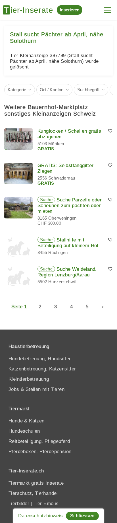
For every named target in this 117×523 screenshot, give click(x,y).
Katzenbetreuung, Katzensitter (42, 369)
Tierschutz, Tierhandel (33, 493)
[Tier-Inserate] (30, 10)
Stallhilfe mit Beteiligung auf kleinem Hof (68, 242)
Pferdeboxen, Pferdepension (40, 451)
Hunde (16, 421)
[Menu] (107, 7)
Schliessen (82, 515)
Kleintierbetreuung (29, 379)
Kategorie (17, 89)
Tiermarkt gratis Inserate (36, 483)
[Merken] (110, 131)
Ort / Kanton (52, 89)
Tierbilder (19, 503)
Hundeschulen (24, 431)
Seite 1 (19, 306)
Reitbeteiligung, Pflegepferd (39, 441)
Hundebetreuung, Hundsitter (40, 358)
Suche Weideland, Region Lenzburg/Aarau (67, 272)
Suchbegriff (88, 89)
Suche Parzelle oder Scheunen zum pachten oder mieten (69, 205)
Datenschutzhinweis (40, 515)
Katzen (36, 421)
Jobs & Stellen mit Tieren (36, 389)
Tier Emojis (46, 503)
